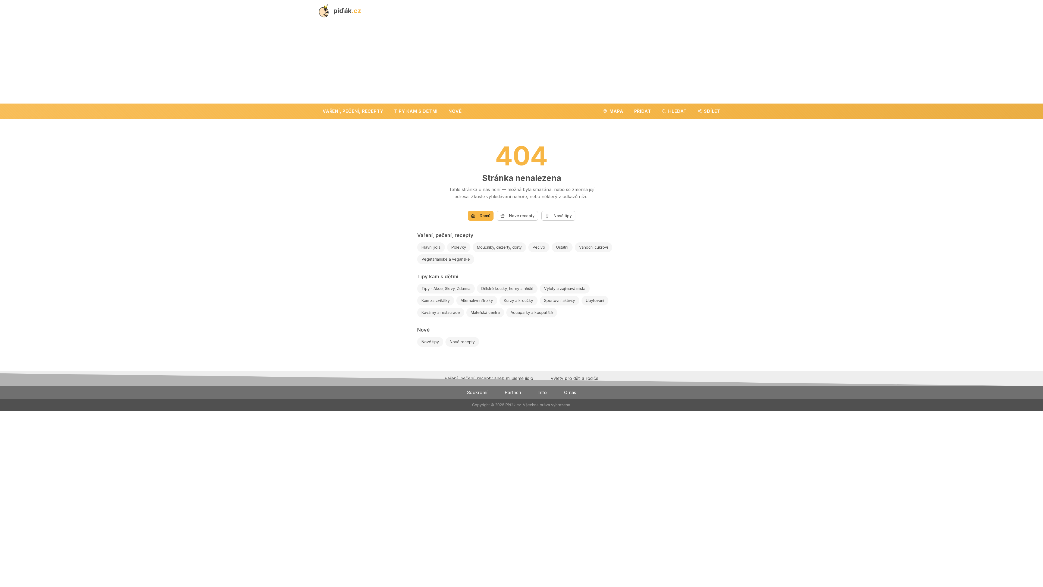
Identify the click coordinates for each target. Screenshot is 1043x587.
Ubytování (595, 300)
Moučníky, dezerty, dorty (499, 247)
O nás (570, 392)
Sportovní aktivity (559, 300)
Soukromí (477, 392)
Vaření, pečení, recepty (445, 235)
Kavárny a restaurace (441, 312)
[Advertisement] (521, 63)
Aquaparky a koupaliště (532, 312)
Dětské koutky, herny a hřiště (507, 288)
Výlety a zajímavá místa (564, 288)
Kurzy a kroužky (518, 300)
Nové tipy (563, 215)
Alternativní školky (477, 300)
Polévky (458, 247)
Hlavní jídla (431, 247)
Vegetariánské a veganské (446, 259)
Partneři (513, 392)
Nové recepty (522, 215)
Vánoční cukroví (593, 247)
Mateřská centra (485, 312)
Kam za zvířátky (436, 300)
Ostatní (562, 247)
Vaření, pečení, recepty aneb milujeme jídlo (489, 378)
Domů (485, 215)
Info (542, 392)
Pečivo (539, 247)
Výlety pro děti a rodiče (574, 378)
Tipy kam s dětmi (437, 276)
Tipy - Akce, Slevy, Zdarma (446, 288)
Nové (423, 330)
